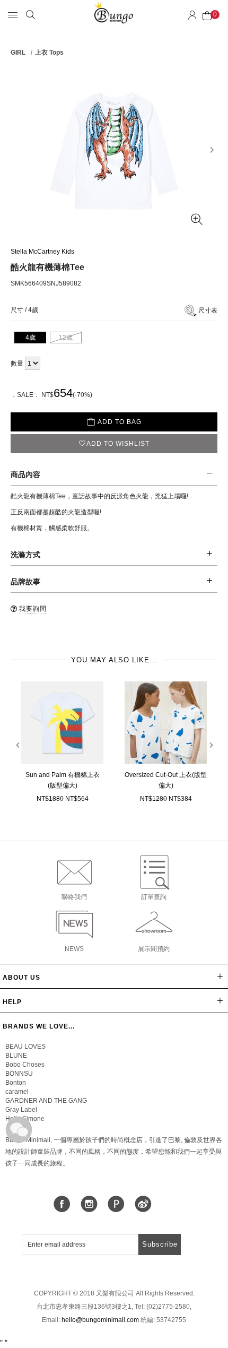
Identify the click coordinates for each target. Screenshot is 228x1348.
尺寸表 (207, 310)
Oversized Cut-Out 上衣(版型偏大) (166, 780)
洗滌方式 (25, 554)
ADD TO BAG (120, 422)
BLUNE (16, 1055)
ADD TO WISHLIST (118, 443)
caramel (17, 1091)
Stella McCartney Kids (42, 251)
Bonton (15, 1082)
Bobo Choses (25, 1064)
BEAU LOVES (25, 1046)
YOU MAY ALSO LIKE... (114, 660)
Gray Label (21, 1109)
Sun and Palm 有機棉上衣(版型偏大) (62, 780)
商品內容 (25, 474)
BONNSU (19, 1073)
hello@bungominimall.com (100, 1320)
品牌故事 (25, 581)
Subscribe (160, 1244)
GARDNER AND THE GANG (46, 1100)
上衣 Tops (49, 52)
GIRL (18, 52)
